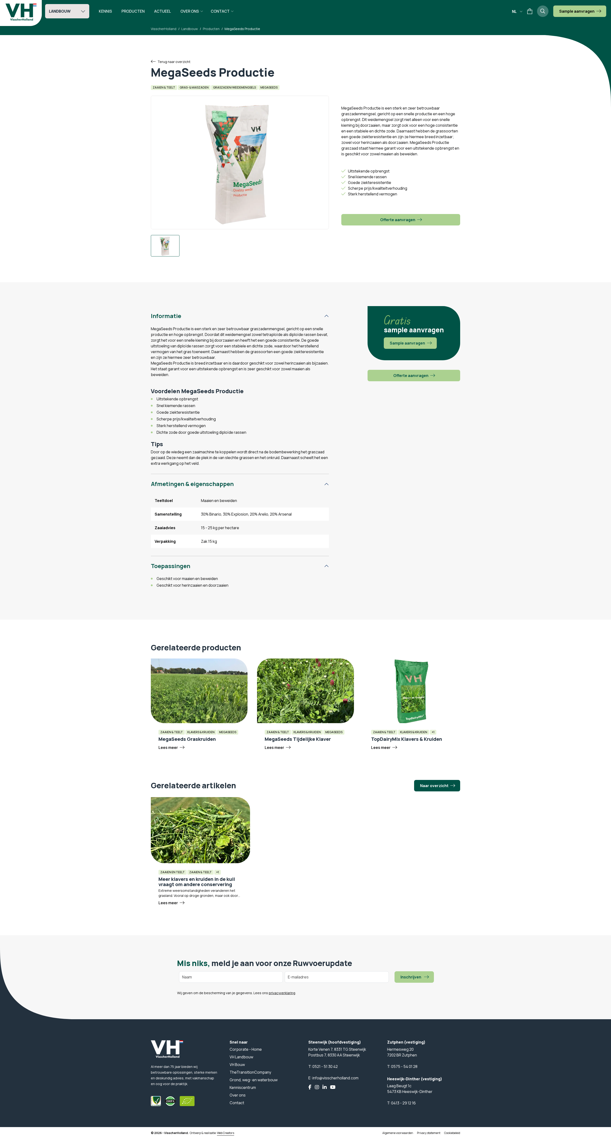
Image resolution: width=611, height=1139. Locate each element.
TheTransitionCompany (250, 1072)
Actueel (162, 11)
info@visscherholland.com (335, 1078)
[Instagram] (317, 1087)
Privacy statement (428, 1133)
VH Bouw (237, 1064)
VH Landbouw (241, 1057)
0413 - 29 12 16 (403, 1103)
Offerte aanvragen (397, 219)
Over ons (189, 11)
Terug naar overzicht (174, 61)
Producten (133, 11)
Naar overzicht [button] (434, 785)
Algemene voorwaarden (397, 1133)
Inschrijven (410, 977)
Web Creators (225, 1133)
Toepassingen (170, 566)
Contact (220, 11)
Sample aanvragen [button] (577, 11)
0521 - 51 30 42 (325, 1066)
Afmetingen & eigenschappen (192, 484)
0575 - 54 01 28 (404, 1066)
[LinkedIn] (324, 1087)
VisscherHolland (163, 28)
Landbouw (60, 11)
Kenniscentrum (243, 1087)
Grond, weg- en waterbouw (254, 1079)
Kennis (105, 11)
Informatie (166, 316)
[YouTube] (333, 1087)
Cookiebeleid (452, 1133)
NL (514, 11)
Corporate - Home (246, 1049)
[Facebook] (309, 1087)
